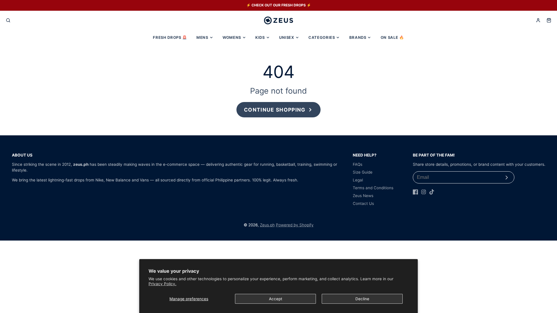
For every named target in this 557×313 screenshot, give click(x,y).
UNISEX (286, 37)
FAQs (357, 164)
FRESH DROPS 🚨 (170, 37)
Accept (275, 298)
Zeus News (363, 195)
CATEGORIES (321, 37)
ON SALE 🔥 (392, 37)
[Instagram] (423, 191)
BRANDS (357, 37)
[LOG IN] (538, 20)
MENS (202, 37)
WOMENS (232, 37)
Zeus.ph (267, 225)
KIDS (260, 37)
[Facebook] (415, 191)
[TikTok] (431, 191)
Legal (358, 180)
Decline (362, 298)
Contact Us (363, 203)
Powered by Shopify (295, 225)
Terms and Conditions (373, 187)
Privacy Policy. (162, 283)
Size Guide (362, 172)
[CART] (549, 20)
